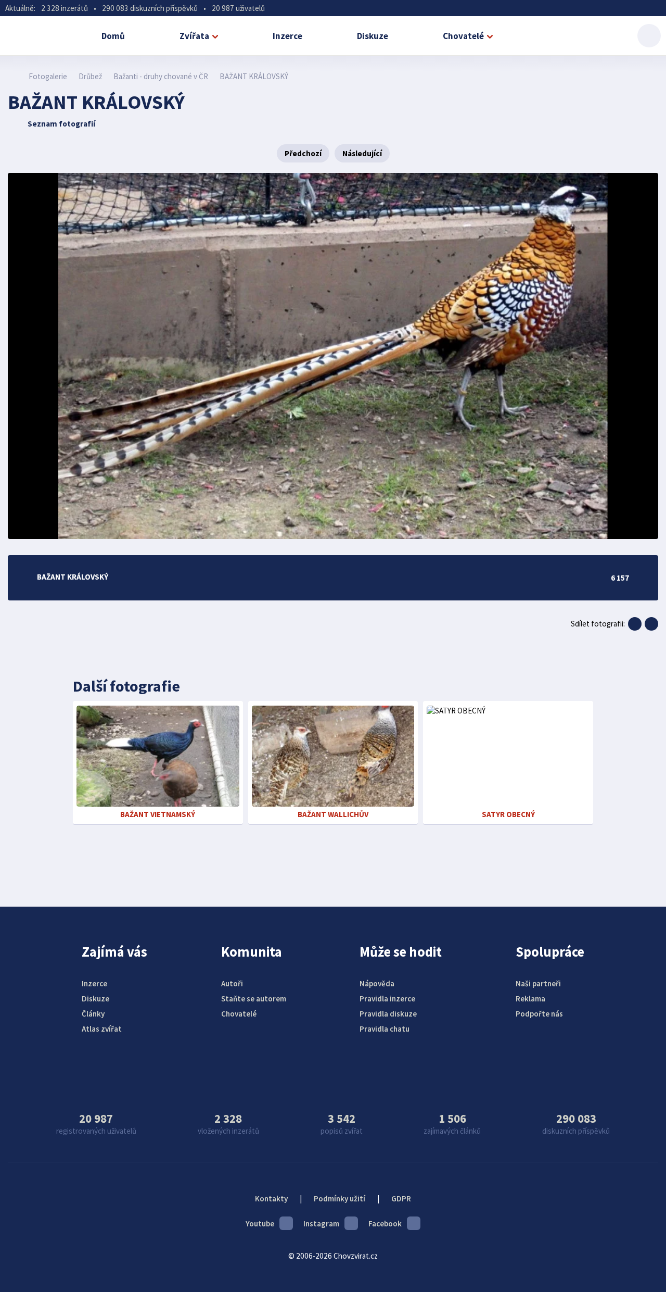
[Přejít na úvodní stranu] (13, 76)
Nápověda (377, 983)
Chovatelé (463, 36)
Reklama (530, 999)
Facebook (385, 1223)
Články (93, 1014)
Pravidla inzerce (387, 999)
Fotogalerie (48, 76)
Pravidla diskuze (388, 1014)
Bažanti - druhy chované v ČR (160, 76)
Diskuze (372, 36)
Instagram (321, 1223)
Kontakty (271, 1198)
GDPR (401, 1198)
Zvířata (194, 36)
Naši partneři (538, 983)
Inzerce (287, 36)
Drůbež (90, 76)
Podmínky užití (339, 1198)
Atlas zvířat (102, 1029)
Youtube (260, 1223)
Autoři (232, 983)
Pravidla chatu (384, 1029)
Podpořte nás (539, 1014)
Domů (113, 36)
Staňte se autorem (253, 999)
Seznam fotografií (61, 124)
